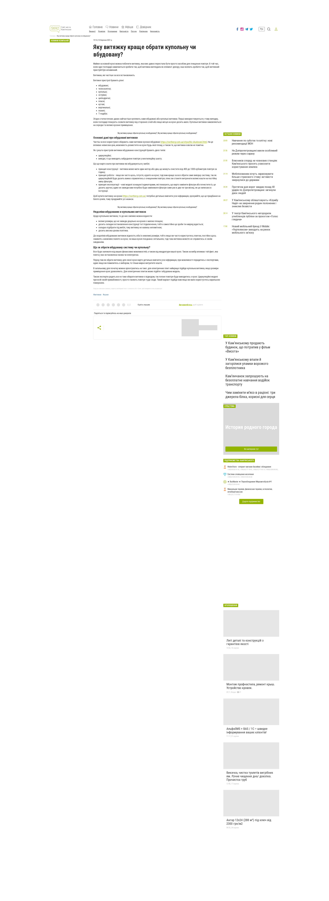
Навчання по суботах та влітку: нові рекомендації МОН (252, 142)
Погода (134, 31)
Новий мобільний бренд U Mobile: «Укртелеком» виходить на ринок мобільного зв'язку (251, 229)
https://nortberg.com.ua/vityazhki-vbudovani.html (184, 142)
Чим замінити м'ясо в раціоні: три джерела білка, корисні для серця (250, 394)
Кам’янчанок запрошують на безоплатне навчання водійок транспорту (247, 380)
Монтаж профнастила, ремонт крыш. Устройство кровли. (250, 686)
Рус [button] (261, 29)
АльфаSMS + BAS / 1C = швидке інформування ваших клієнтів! (246, 730)
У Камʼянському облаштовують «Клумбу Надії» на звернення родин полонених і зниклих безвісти (255, 203)
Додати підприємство (251, 501)
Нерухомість (155, 31)
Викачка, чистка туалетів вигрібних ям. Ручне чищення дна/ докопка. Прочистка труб (249, 776)
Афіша (129, 27)
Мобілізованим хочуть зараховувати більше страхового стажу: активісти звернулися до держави (252, 177)
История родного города (251, 427)
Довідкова (143, 31)
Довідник (145, 27)
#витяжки (97, 295)
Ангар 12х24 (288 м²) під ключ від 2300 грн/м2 (248, 821)
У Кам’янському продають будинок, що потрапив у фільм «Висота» (247, 347)
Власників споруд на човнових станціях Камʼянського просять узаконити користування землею (254, 163)
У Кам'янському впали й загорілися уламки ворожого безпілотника (246, 363)
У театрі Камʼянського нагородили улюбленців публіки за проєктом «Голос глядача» (255, 216)
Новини (113, 27)
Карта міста (124, 31)
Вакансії (92, 31)
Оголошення (112, 31)
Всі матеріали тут (251, 449)
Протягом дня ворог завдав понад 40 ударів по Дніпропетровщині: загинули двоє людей (254, 190)
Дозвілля (101, 31)
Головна (98, 27)
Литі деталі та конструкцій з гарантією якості (244, 642)
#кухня (105, 295)
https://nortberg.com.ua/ (134, 196)
